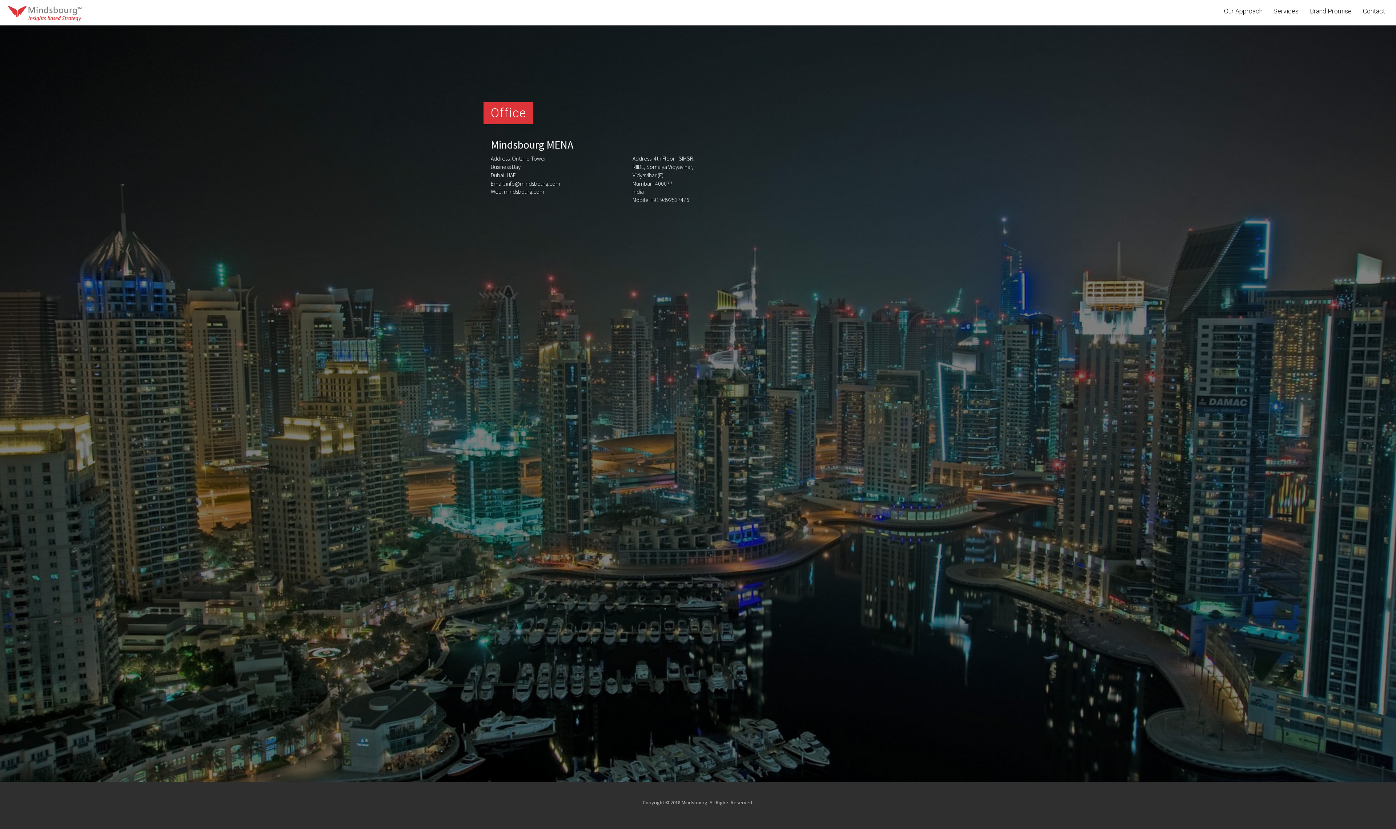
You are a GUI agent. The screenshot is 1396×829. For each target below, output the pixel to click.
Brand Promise (1331, 11)
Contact (1374, 11)
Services (1286, 11)
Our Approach (1243, 11)
